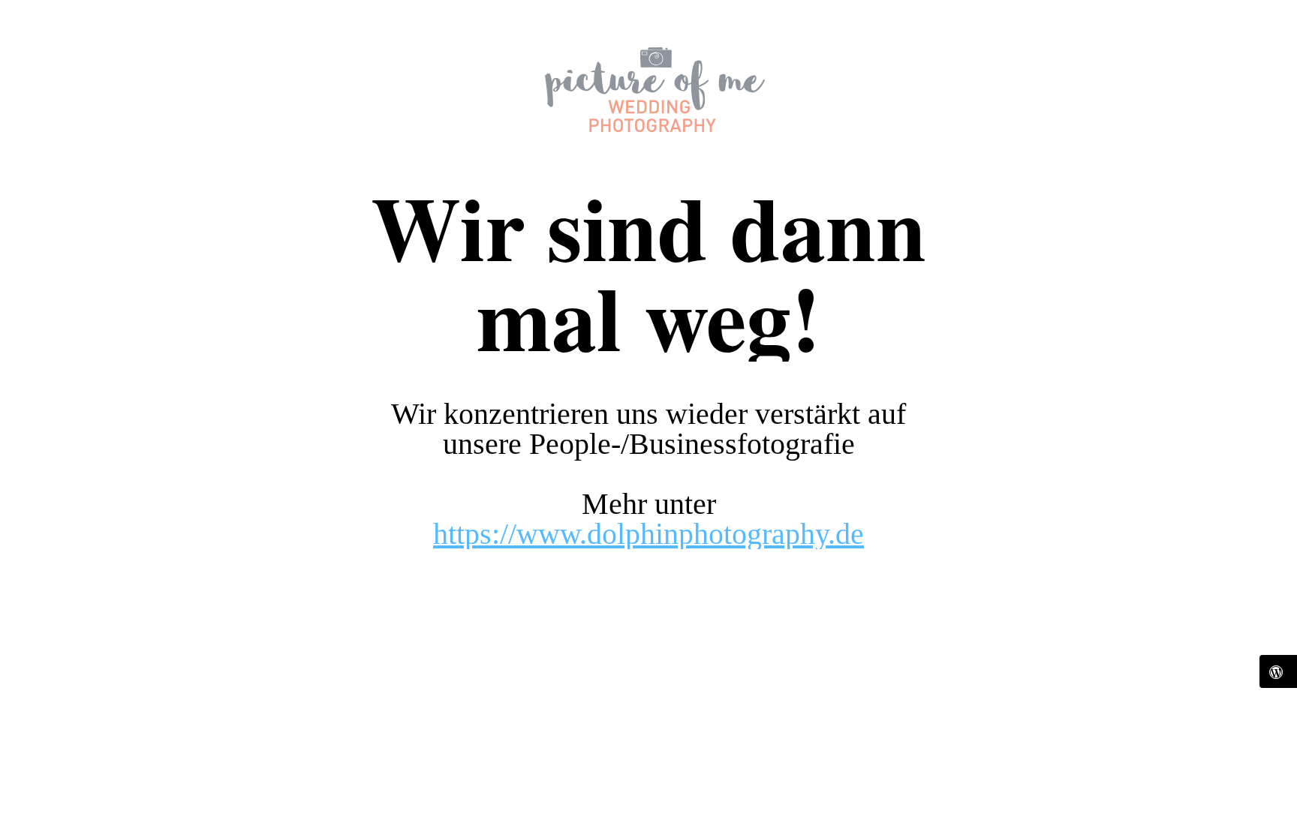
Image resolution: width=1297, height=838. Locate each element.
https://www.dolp (536, 534)
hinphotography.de (752, 534)
